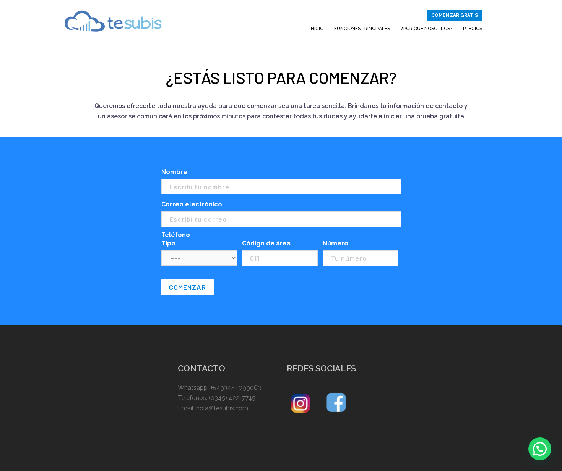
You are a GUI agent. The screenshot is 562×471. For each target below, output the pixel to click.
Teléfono (175, 235)
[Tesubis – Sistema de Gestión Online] (113, 20)
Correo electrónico (191, 204)
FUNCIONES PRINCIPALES (362, 28)
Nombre (174, 172)
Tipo (168, 243)
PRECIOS (472, 28)
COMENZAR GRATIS (454, 15)
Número (335, 243)
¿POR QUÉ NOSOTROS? (426, 28)
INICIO (316, 28)
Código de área (266, 243)
